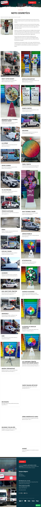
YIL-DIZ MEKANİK (6, 190)
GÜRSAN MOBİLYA (27, 234)
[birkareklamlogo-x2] (5, 0)
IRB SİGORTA (5, 402)
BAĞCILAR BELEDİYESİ (28, 79)
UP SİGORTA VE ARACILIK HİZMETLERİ (29, 327)
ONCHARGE (25, 130)
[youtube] (25, 493)
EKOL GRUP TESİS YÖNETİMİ (9, 291)
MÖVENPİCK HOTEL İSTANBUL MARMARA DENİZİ (10, 120)
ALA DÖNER (5, 143)
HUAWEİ (24, 448)
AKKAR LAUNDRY (6, 165)
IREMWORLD (5, 313)
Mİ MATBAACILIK (26, 260)
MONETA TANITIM (27, 108)
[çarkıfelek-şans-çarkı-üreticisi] (7, 19)
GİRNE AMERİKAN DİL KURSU (30, 416)
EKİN (3, 336)
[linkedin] (26, 493)
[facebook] (21, 493)
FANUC (3, 229)
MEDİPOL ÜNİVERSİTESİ (8, 368)
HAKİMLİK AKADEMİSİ (28, 291)
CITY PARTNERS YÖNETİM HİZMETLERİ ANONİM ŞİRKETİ (30, 362)
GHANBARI (5, 273)
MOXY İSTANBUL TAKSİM (28, 211)
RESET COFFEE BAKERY (8, 79)
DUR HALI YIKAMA (7, 251)
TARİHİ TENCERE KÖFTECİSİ (29, 385)
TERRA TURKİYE (26, 164)
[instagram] (19, 493)
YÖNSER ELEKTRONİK (7, 211)
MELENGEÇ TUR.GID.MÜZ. (8, 427)
